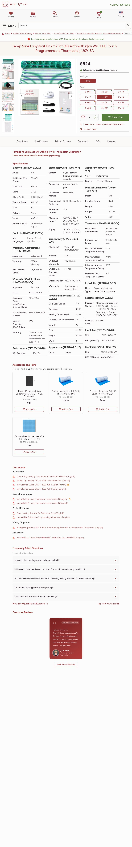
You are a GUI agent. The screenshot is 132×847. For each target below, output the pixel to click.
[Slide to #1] (8, 64)
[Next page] (71, 96)
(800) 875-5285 (121, 4)
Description (22, 141)
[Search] (128, 25)
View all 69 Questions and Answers (29, 603)
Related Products (63, 141)
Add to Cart (117, 117)
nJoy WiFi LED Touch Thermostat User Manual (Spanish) (42, 503)
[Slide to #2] (8, 74)
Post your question (110, 603)
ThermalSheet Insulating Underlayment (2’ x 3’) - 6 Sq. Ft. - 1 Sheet (29, 393)
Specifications (41, 141)
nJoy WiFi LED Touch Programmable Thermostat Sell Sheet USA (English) (50, 537)
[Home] (6, 4)
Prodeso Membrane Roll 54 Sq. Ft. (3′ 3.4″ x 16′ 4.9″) (66, 392)
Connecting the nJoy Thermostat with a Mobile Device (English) (46, 476)
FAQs (98, 141)
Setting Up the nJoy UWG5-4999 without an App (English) (43, 480)
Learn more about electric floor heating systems (35, 155)
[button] (55, 14)
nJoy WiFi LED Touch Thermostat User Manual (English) (42, 498)
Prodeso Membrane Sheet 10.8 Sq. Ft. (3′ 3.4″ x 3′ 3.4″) (29, 437)
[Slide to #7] (8, 127)
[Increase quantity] (95, 117)
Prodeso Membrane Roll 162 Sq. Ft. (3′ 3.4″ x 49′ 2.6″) (103, 392)
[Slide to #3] (8, 85)
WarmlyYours (18, 4)
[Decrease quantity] (83, 117)
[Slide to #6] (8, 117)
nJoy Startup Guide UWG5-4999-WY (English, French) (41, 484)
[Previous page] (21, 96)
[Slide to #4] (8, 96)
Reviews (111, 141)
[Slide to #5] (8, 106)
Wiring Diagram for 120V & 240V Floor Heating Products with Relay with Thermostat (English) (60, 527)
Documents (83, 141)
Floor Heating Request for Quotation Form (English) (40, 513)
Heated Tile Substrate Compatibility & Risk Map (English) (43, 517)
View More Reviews (66, 664)
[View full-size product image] (46, 87)
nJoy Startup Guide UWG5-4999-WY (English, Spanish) (42, 488)
